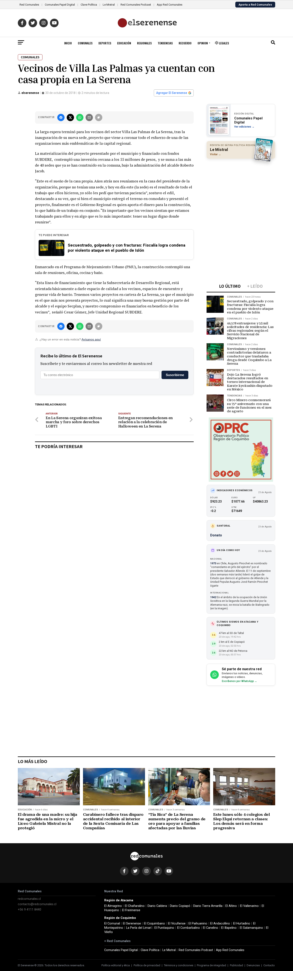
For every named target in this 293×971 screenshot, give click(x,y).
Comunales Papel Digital (60, 4)
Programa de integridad (211, 965)
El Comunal (112, 923)
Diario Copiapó (180, 906)
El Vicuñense (177, 923)
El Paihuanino (198, 923)
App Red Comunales (169, 4)
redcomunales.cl (29, 899)
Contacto (269, 965)
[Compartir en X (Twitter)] (70, 117)
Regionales (144, 43)
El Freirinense (131, 910)
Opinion (203, 43)
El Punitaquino (164, 928)
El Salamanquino (251, 928)
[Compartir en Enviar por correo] (89, 117)
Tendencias (165, 43)
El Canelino (210, 928)
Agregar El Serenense (171, 93)
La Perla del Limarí (138, 928)
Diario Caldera (157, 906)
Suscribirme (175, 375)
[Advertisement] (241, 190)
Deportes (104, 43)
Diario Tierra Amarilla (207, 906)
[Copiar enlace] (98, 117)
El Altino (231, 906)
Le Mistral (109, 4)
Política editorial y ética (115, 965)
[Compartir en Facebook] (61, 117)
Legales (223, 43)
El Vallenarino (249, 906)
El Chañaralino (135, 906)
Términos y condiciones (178, 965)
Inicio (68, 43)
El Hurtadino (241, 923)
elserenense (30, 92)
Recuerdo (185, 43)
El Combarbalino (188, 928)
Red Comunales (29, 4)
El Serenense (132, 923)
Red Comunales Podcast (136, 4)
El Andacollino (220, 923)
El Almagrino (113, 906)
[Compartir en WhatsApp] (79, 117)
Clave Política (89, 4)
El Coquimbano (154, 923)
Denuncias (253, 965)
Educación (124, 43)
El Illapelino (229, 928)
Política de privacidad (147, 965)
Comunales (85, 43)
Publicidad (236, 965)
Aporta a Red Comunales (255, 4)
